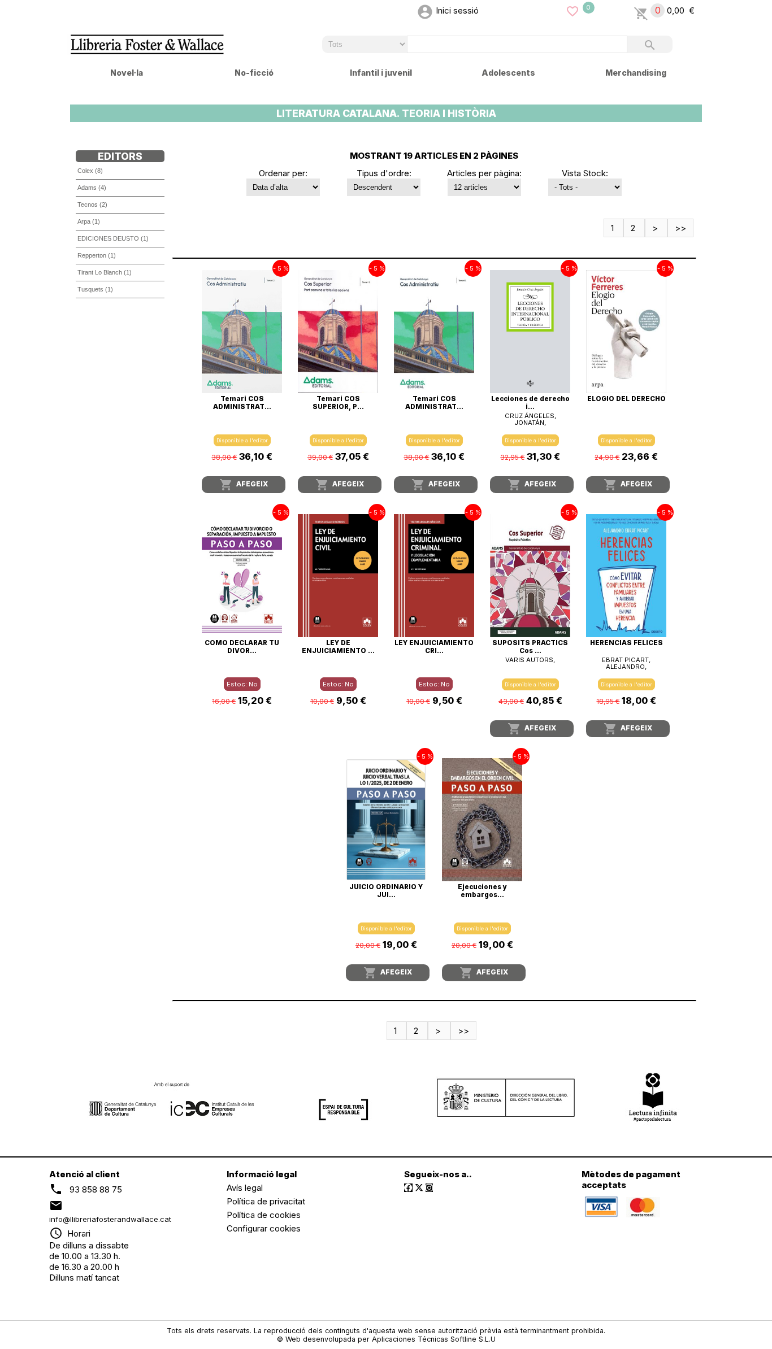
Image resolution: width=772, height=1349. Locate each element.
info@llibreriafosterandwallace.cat (110, 1219)
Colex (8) (90, 170)
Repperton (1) (96, 255)
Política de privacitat (266, 1201)
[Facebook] (408, 1187)
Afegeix (243, 484)
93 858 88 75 (96, 1189)
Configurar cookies (264, 1228)
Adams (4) (91, 187)
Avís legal (245, 1187)
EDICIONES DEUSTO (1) (113, 238)
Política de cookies (264, 1214)
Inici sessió (457, 10)
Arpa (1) (88, 221)
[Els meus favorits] (572, 10)
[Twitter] (419, 1187)
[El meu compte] (425, 10)
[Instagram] (429, 1187)
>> (680, 228)
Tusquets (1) (95, 289)
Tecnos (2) (92, 204)
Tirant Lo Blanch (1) (104, 272)
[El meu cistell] (641, 10)
